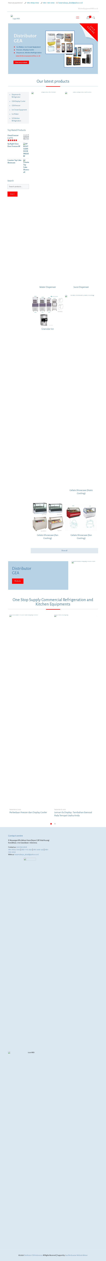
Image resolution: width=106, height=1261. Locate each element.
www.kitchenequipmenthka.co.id (28, 56)
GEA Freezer (16, 105)
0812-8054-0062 (33, 3)
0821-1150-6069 (48, 3)
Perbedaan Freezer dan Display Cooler (28, 812)
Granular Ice (47, 329)
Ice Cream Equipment (19, 110)
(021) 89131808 (21, 847)
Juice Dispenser (81, 287)
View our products (21, 62)
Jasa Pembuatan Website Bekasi (76, 1255)
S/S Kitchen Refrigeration (16, 119)
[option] (30, 716)
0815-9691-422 (38, 850)
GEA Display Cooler (18, 101)
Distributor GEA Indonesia (33, 1255)
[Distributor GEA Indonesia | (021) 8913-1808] (15, 17)
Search (12, 194)
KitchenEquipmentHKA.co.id (88, 9)
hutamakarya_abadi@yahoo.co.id (70, 3)
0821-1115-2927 (26, 850)
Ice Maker (15, 114)
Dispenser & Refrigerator (16, 96)
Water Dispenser (47, 287)
